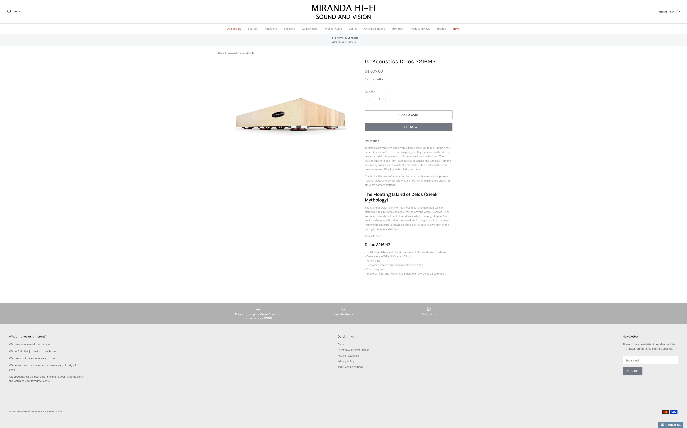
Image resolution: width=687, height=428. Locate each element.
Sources (253, 28)
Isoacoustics (376, 79)
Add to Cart (409, 114)
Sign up (632, 371)
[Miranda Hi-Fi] (343, 12)
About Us (343, 344)
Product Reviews (420, 28)
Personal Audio (333, 28)
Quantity (370, 91)
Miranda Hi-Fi (23, 411)
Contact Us (672, 424)
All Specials (234, 28)
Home (221, 53)
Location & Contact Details (353, 349)
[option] (291, 114)
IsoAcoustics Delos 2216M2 (241, 53)
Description (372, 140)
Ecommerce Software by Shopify (46, 411)
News (456, 28)
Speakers (289, 28)
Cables (353, 28)
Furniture (397, 28)
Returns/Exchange (348, 355)
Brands (441, 28)
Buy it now (409, 126)
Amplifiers (271, 28)
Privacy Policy (346, 361)
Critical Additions (374, 28)
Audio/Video (309, 28)
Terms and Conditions (350, 366)
